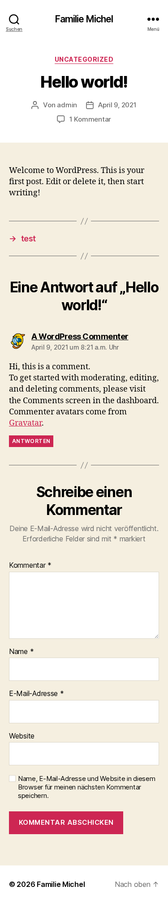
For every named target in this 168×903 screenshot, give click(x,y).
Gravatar (25, 423)
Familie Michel (84, 19)
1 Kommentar (90, 119)
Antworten (31, 441)
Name (21, 652)
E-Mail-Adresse (36, 694)
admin (67, 105)
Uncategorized (84, 59)
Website (21, 736)
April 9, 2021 (117, 105)
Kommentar (30, 565)
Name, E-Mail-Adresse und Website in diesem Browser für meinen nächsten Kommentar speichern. (86, 787)
